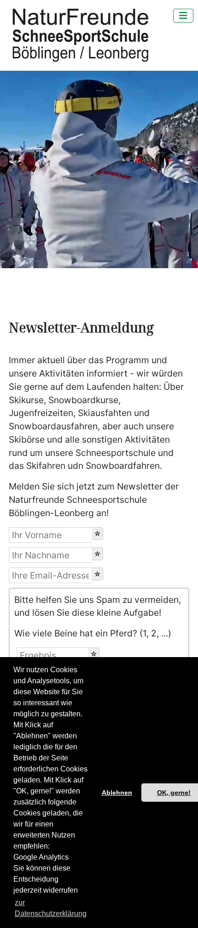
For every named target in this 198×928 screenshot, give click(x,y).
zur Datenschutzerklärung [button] (51, 908)
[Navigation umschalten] (183, 15)
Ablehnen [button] (117, 792)
